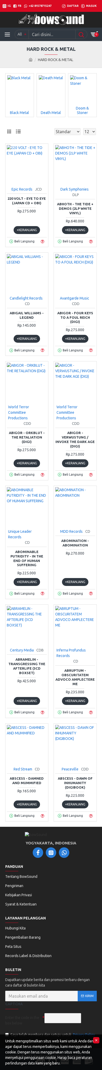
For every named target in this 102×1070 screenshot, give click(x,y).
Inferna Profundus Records (71, 653)
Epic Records (22, 189)
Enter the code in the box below (22, 1020)
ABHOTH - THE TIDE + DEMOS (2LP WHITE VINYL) (75, 208)
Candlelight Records (26, 298)
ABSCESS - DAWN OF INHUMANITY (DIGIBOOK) (75, 783)
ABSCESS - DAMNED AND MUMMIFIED (27, 781)
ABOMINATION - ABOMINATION (75, 543)
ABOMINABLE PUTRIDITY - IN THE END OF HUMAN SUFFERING (26, 558)
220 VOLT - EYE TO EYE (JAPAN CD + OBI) (27, 201)
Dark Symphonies (74, 189)
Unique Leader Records (20, 534)
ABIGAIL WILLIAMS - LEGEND (27, 315)
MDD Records (71, 531)
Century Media (22, 650)
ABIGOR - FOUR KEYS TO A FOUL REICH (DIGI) (75, 317)
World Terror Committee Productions (18, 412)
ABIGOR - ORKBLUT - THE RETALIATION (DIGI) (27, 437)
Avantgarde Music (74, 298)
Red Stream (23, 769)
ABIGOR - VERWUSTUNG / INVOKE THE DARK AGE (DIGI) (75, 439)
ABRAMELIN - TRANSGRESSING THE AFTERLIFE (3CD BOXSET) (26, 666)
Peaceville (70, 769)
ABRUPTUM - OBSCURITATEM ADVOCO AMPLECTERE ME (75, 677)
